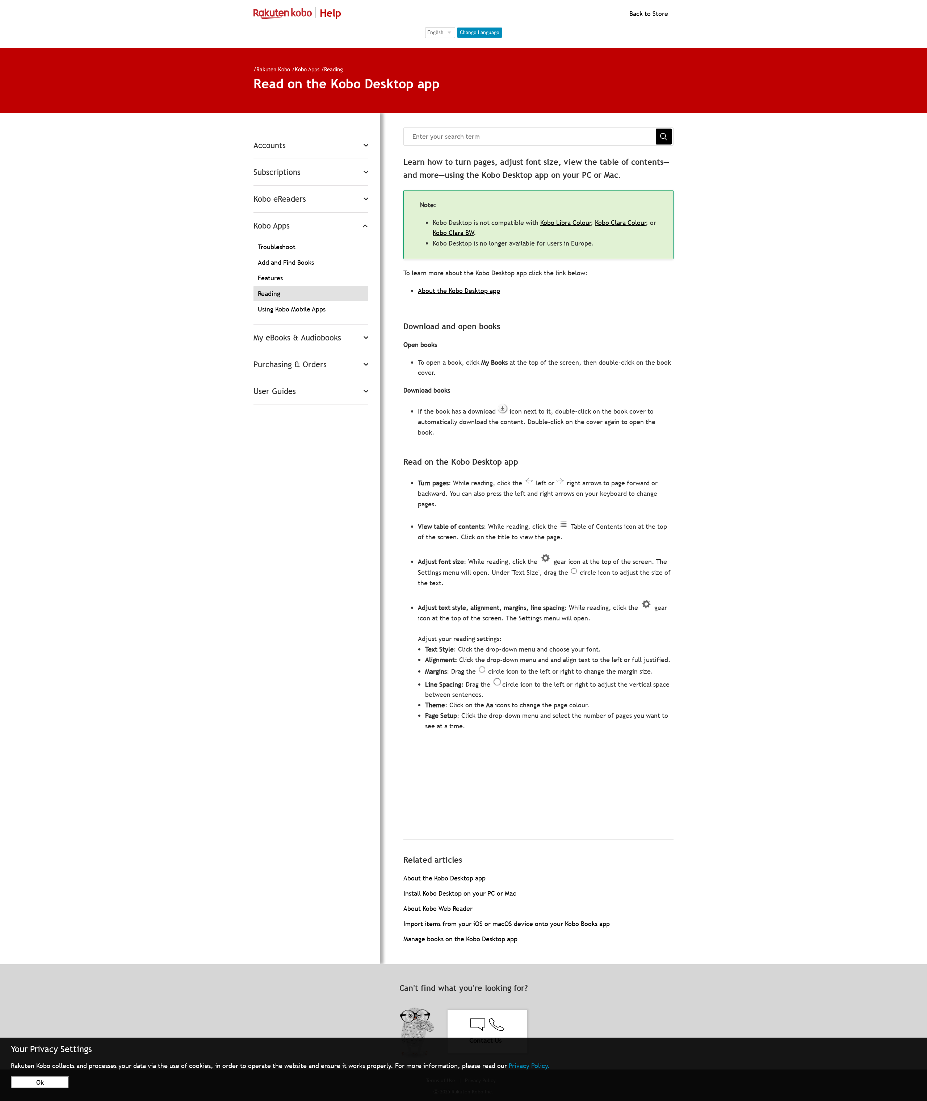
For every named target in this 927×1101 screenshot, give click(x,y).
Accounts (269, 145)
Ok (40, 1082)
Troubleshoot (276, 247)
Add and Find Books (286, 262)
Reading (333, 69)
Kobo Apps (307, 69)
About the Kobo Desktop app (459, 290)
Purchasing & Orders (290, 364)
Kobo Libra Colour (565, 222)
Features (270, 278)
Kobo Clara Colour (620, 222)
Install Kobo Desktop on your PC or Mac (459, 893)
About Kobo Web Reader (438, 908)
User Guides (274, 391)
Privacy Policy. (529, 1066)
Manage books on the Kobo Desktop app (460, 939)
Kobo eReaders (279, 199)
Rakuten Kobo (273, 69)
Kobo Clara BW (453, 233)
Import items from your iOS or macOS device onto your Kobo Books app (506, 924)
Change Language (479, 32)
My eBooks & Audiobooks (297, 338)
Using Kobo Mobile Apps (292, 309)
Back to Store (648, 13)
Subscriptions (277, 172)
